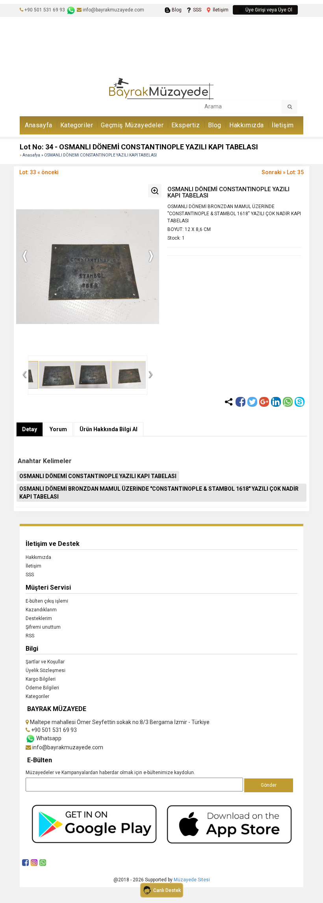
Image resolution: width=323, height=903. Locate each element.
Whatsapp (48, 738)
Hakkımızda (246, 125)
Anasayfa (38, 125)
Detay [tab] (29, 429)
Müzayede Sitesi (192, 880)
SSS (196, 10)
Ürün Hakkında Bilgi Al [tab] (108, 429)
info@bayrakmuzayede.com (113, 10)
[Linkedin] (276, 402)
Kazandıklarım (41, 610)
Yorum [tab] (58, 429)
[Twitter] (252, 402)
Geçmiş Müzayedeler (132, 125)
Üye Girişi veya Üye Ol (268, 10)
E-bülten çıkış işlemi (47, 601)
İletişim (220, 10)
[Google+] (264, 402)
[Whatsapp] (287, 402)
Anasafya (31, 155)
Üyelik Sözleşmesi (45, 670)
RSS (30, 636)
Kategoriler (76, 125)
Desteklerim (39, 618)
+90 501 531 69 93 (44, 10)
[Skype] (299, 402)
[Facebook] (240, 402)
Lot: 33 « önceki (39, 172)
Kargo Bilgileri (41, 679)
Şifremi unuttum (43, 627)
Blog (176, 10)
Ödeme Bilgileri (42, 688)
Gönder (269, 785)
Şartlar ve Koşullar (45, 662)
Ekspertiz (185, 125)
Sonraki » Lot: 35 (283, 172)
